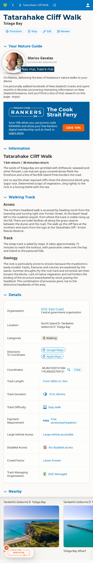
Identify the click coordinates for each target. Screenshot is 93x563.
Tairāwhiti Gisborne (15, 502)
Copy (77, 369)
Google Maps (55, 350)
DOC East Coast (52, 309)
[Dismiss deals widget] (6, 548)
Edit (49, 31)
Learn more (16, 133)
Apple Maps (54, 356)
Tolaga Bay (39, 502)
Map (34, 31)
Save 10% (73, 128)
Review (65, 31)
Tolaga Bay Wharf (74, 551)
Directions (16, 31)
